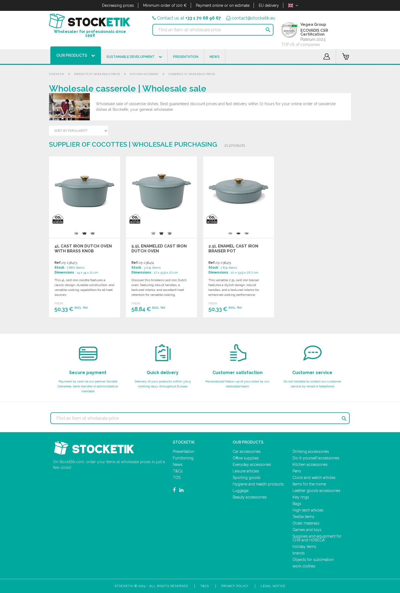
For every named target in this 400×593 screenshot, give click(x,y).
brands (299, 553)
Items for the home (309, 484)
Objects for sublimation (313, 559)
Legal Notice (273, 586)
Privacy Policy (234, 586)
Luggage (240, 490)
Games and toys (307, 530)
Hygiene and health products (258, 484)
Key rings (301, 497)
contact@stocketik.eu (253, 18)
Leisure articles (246, 471)
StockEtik (56, 74)
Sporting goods (246, 477)
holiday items (304, 546)
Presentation (183, 451)
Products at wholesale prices (97, 74)
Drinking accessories (311, 451)
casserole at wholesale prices (191, 74)
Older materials (306, 523)
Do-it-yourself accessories (316, 458)
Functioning (183, 458)
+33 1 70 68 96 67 (203, 18)
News (178, 464)
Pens (297, 471)
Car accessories (247, 451)
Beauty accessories (250, 497)
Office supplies (246, 458)
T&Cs (178, 471)
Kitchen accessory (144, 74)
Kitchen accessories (310, 464)
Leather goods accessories (316, 490)
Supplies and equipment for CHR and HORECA (317, 538)
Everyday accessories (252, 464)
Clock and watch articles (314, 477)
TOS (176, 477)
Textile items (303, 517)
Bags (297, 504)
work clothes (304, 566)
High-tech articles (308, 510)
